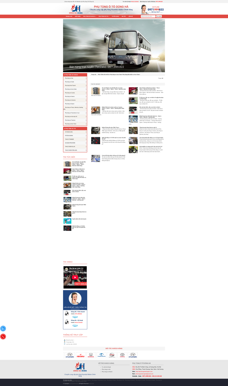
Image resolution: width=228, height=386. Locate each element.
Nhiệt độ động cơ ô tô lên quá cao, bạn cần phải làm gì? (78, 227)
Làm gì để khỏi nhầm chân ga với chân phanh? (113, 155)
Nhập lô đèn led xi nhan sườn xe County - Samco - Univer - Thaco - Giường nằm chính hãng (79, 185)
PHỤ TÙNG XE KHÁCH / (104, 74)
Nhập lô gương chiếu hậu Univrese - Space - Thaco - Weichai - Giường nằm (79, 199)
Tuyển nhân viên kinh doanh (79, 219)
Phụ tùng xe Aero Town (81, 381)
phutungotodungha (73, 383)
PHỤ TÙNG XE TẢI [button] (103, 16)
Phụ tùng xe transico (130, 380)
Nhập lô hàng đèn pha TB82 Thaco (110, 127)
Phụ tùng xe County (140, 380)
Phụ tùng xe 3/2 (120, 380)
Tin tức (124, 16)
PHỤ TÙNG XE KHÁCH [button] (89, 16)
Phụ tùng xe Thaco (111, 380)
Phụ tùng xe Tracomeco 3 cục (99, 380)
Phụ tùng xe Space (150, 380)
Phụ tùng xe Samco (86, 380)
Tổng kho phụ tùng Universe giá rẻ (148, 127)
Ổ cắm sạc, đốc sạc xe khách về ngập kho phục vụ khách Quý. (79, 177)
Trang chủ (69, 16)
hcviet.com (91, 383)
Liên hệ (131, 16)
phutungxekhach (76, 380)
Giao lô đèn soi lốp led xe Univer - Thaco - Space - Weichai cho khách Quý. (78, 170)
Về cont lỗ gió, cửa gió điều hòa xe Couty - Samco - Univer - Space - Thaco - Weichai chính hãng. (79, 163)
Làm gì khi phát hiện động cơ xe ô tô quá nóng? (151, 137)
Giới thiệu (78, 16)
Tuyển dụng (115, 16)
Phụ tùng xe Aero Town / (116, 74)
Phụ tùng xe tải (106, 369)
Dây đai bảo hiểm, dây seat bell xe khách (149, 107)
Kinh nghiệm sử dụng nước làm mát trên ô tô (150, 146)
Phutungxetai (71, 381)
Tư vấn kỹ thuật (106, 367)
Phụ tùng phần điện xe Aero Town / (131, 74)
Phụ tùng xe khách (107, 371)
